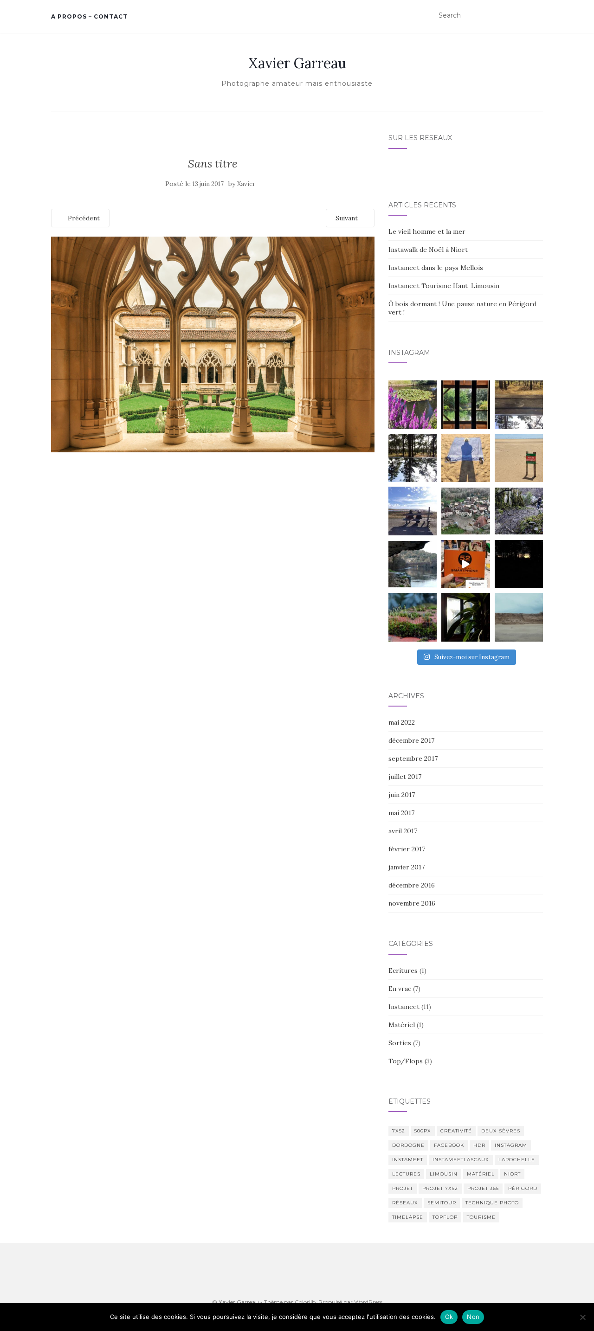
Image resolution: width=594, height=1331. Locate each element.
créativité (456, 1131)
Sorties (399, 1043)
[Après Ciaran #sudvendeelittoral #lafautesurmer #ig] (519, 617)
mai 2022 (401, 722)
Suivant (348, 218)
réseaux (405, 1203)
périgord (522, 1188)
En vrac (399, 988)
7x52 (398, 1131)
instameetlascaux (461, 1160)
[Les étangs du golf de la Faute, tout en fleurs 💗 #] (412, 404)
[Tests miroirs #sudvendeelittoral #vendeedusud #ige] (465, 404)
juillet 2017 (404, 776)
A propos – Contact (89, 16)
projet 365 (483, 1188)
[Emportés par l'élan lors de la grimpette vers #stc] (465, 511)
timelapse (407, 1217)
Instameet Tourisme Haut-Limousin (443, 286)
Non (473, 1316)
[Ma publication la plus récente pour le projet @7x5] (412, 511)
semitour (441, 1203)
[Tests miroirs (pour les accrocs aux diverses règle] (519, 404)
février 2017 (406, 849)
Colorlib (305, 1302)
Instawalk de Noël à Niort (428, 249)
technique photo (492, 1203)
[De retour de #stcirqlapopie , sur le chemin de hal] (412, 564)
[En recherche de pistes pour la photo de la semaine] (519, 564)
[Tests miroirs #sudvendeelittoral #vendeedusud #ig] (412, 458)
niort (512, 1174)
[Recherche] (537, 16)
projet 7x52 (440, 1188)
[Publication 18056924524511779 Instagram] (465, 564)
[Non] (582, 1317)
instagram (511, 1145)
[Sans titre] (212, 344)
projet (402, 1188)
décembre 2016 (411, 885)
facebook (449, 1145)
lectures (406, 1174)
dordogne (408, 1145)
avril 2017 (402, 831)
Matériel (401, 1025)
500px (422, 1131)
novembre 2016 (411, 903)
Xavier (246, 184)
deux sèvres (500, 1131)
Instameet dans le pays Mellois (435, 268)
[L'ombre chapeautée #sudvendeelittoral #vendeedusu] (465, 458)
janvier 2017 (406, 867)
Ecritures (403, 970)
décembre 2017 (411, 740)
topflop (445, 1217)
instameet (407, 1160)
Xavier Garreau (297, 63)
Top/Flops (405, 1061)
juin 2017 (401, 795)
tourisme (481, 1217)
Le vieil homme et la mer (426, 231)
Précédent (83, 218)
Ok (449, 1316)
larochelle (516, 1160)
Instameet (404, 1007)
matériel (481, 1174)
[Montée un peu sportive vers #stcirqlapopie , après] (519, 511)
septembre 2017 (413, 758)
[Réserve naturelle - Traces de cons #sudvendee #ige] (519, 458)
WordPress (368, 1302)
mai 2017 (401, 813)
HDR (479, 1145)
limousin (444, 1174)
